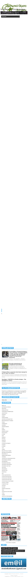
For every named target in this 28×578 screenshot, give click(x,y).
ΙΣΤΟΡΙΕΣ (4, 441)
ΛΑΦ (3, 447)
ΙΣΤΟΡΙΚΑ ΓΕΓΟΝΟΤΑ (6, 443)
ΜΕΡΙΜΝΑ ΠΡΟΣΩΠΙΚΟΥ (7, 452)
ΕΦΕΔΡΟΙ (4, 440)
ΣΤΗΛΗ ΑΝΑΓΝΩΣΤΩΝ (6, 475)
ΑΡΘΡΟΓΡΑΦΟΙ (5, 417)
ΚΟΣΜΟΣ (3, 444)
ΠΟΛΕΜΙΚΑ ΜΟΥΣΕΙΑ (6, 462)
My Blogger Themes (19, 576)
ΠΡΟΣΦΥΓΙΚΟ (4, 470)
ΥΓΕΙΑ (3, 493)
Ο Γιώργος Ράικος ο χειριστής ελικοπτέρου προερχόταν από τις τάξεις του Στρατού (14, 372)
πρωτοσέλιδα (9, 542)
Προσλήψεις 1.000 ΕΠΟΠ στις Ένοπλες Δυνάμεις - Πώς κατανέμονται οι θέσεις (14, 380)
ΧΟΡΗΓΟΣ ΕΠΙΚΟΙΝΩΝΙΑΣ (7, 496)
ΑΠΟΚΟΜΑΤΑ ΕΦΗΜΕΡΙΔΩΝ (7, 411)
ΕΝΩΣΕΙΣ (4, 437)
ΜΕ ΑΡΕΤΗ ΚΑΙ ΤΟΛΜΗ (6, 450)
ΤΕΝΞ (3, 490)
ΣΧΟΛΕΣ (3, 487)
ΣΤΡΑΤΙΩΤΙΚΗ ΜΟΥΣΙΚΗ (6, 479)
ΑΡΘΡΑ (3, 416)
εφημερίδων (14, 542)
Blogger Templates (14, 575)
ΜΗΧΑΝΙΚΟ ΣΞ (5, 453)
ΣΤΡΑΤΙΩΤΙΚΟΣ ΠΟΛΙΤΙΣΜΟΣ (7, 481)
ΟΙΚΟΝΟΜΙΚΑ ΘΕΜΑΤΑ (6, 459)
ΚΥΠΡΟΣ (3, 446)
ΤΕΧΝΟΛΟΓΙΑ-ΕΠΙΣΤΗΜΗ (7, 491)
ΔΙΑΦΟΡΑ (4, 425)
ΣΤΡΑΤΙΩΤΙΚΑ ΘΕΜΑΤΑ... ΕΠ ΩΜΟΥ (17, 573)
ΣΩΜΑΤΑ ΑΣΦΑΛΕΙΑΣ (6, 488)
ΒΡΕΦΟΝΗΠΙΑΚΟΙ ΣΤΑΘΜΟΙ (7, 420)
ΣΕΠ (3, 473)
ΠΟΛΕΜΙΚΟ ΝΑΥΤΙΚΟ (6, 466)
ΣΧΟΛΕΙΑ (4, 485)
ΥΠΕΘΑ (3, 494)
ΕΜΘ (3, 435)
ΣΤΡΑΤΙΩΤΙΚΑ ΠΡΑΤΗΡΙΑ (7, 478)
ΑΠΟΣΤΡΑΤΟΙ (4, 413)
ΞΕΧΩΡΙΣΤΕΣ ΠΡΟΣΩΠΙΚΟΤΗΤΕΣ (8, 458)
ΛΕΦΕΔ (3, 449)
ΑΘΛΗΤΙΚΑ (4, 408)
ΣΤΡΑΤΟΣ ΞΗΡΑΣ (5, 482)
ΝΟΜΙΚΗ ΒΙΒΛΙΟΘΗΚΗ (6, 455)
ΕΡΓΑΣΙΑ (3, 438)
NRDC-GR (4, 405)
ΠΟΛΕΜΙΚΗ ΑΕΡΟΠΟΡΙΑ (7, 464)
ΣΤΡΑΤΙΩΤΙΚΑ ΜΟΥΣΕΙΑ (6, 476)
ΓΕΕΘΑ (3, 422)
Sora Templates (11, 576)
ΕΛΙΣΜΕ (3, 434)
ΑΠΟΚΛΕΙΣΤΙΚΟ (5, 410)
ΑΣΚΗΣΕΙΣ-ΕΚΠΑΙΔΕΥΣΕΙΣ (7, 419)
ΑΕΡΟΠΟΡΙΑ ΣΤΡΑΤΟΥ (6, 407)
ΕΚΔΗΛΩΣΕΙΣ (4, 432)
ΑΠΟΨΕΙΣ (4, 414)
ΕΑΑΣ (3, 428)
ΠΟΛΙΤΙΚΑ (4, 467)
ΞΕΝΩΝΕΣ (4, 456)
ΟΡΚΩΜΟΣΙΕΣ (5, 461)
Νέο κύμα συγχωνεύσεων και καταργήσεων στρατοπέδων (15, 364)
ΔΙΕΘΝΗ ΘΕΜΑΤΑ (5, 426)
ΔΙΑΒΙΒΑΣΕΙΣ (4, 423)
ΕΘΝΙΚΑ (3, 429)
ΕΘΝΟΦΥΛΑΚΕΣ (5, 431)
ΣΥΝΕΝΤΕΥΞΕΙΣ (5, 484)
